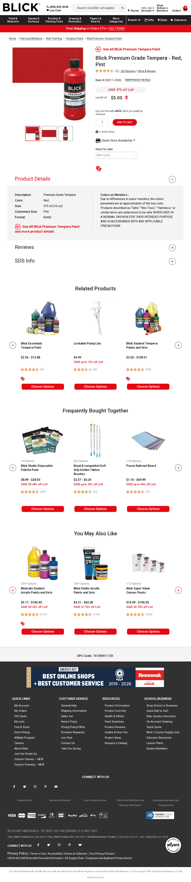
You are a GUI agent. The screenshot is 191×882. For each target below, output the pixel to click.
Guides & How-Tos (116, 732)
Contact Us (68, 743)
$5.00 (116, 97)
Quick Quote (154, 727)
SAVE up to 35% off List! (88, 484)
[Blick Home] (21, 7)
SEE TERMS (117, 28)
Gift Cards (20, 716)
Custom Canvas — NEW (28, 759)
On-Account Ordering (159, 721)
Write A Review (147, 71)
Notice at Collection (59, 800)
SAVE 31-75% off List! (87, 607)
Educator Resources (159, 737)
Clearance (180, 19)
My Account (21, 705)
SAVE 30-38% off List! (34, 484)
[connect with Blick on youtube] (56, 789)
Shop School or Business (162, 705)
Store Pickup (22, 732)
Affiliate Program (24, 737)
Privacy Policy (24, 800)
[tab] (95, 179)
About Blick (21, 748)
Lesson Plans (155, 743)
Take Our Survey (71, 748)
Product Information (117, 705)
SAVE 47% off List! (121, 89)
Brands (132, 19)
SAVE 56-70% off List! (139, 607)
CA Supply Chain (74, 858)
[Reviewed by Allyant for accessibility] (173, 845)
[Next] (178, 345)
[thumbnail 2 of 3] (49, 133)
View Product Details (138, 80)
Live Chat (66, 737)
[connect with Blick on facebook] (14, 789)
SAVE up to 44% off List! (141, 484)
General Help (69, 705)
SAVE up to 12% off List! (88, 362)
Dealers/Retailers (157, 748)
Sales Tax (67, 716)
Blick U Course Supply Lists (163, 732)
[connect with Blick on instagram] (35, 789)
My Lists (19, 721)
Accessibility (55, 853)
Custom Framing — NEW (29, 764)
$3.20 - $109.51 (136, 357)
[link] (54, 10)
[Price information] (100, 169)
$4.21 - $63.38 (83, 602)
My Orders (20, 710)
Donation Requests (72, 732)
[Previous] (12, 345)
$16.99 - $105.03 (137, 602)
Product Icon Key (115, 710)
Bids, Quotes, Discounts (161, 716)
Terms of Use (38, 853)
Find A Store (21, 727)
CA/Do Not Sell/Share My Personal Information (130, 803)
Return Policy (69, 721)
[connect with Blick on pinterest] (45, 789)
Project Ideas (113, 737)
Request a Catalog (116, 743)
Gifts (151, 19)
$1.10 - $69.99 (135, 480)
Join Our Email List (25, 753)
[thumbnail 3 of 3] (65, 133)
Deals (163, 19)
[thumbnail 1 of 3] (32, 133)
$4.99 (77, 357)
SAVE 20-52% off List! (34, 607)
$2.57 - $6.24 (82, 480)
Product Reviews (115, 727)
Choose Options (42, 386)
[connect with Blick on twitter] (24, 789)
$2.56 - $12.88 (30, 357)
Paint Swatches (114, 721)
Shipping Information (74, 710)
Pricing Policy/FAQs (73, 727)
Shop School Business (162, 8)
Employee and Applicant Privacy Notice (166, 803)
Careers (19, 743)
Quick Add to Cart (157, 710)
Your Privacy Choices (95, 800)
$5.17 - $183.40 (31, 602)
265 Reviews (128, 71)
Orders (176, 10)
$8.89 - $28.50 (30, 480)
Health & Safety (114, 716)
